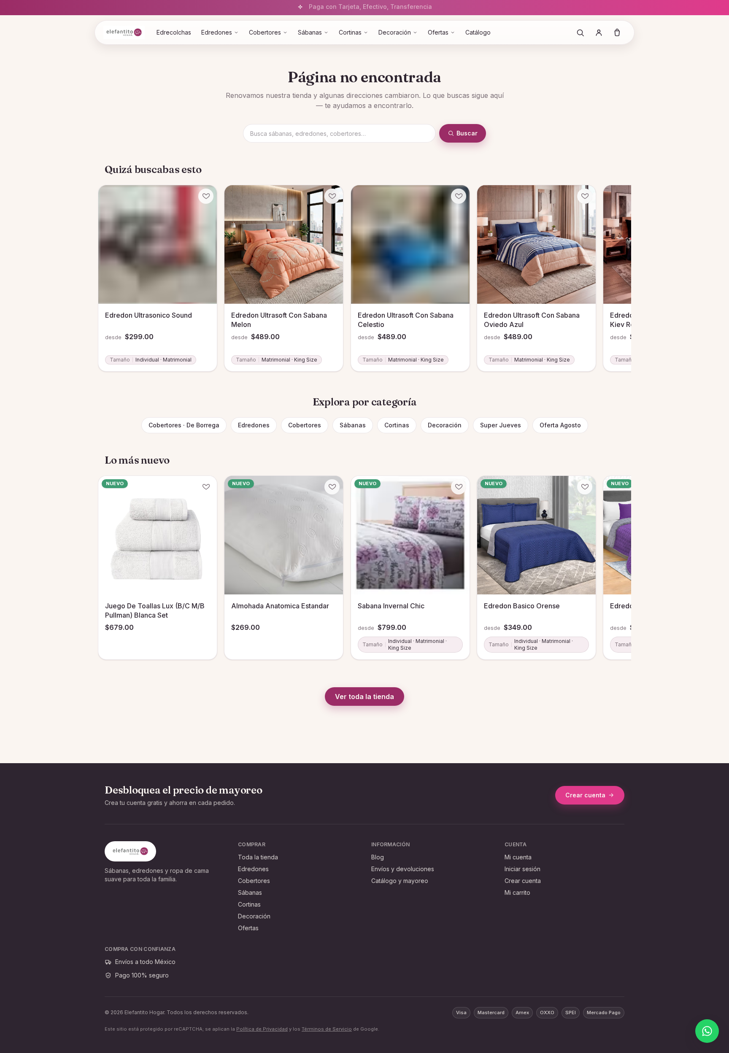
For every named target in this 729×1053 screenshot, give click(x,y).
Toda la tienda (258, 857)
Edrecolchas (174, 32)
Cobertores (265, 32)
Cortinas (350, 32)
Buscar (467, 133)
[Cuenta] (598, 32)
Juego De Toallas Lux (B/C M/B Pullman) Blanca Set (155, 611)
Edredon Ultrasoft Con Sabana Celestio (406, 320)
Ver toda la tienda (364, 696)
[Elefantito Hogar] (124, 32)
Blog (377, 857)
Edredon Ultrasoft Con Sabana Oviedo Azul (532, 320)
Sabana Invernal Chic (391, 606)
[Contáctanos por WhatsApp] (707, 1031)
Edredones (216, 32)
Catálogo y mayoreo (399, 880)
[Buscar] (580, 32)
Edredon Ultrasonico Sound (148, 315)
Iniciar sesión (522, 868)
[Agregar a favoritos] (205, 196)
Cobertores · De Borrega (183, 425)
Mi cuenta (518, 857)
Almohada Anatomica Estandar (280, 606)
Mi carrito (517, 892)
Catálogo (478, 32)
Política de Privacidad (262, 1029)
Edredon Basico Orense (522, 606)
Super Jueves (500, 425)
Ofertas (438, 32)
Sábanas (310, 32)
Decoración (394, 32)
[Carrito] (617, 32)
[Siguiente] (621, 265)
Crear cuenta (585, 795)
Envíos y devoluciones (402, 868)
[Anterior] (108, 265)
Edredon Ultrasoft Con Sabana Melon (279, 320)
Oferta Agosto (560, 425)
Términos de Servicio (327, 1029)
